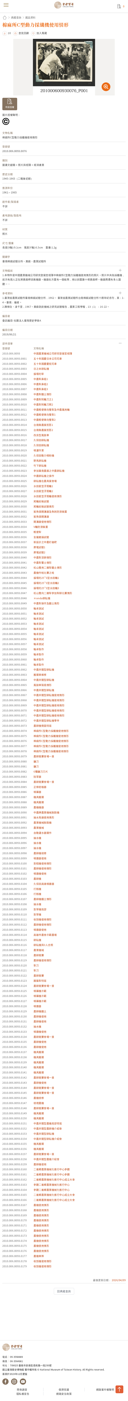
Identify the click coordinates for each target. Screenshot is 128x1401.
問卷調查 (22, 1389)
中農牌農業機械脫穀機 (46, 812)
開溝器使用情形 (43, 521)
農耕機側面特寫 (43, 725)
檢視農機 (39, 1103)
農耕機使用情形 (43, 868)
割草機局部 (40, 909)
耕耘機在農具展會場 (45, 481)
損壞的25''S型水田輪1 (46, 578)
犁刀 (36, 965)
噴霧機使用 (40, 873)
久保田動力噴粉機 (44, 455)
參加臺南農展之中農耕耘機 (49, 470)
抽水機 (37, 838)
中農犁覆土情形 (43, 562)
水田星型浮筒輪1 (43, 486)
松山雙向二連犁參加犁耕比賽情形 (53, 593)
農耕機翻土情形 (43, 899)
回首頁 (4, 17)
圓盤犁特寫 (40, 980)
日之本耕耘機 (41, 369)
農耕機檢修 (40, 853)
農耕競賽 (39, 955)
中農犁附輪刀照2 (43, 404)
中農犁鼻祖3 (41, 389)
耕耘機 (37, 940)
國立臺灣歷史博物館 (13, 1347)
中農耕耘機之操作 (44, 476)
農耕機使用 (40, 1016)
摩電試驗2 (39, 552)
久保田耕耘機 (41, 440)
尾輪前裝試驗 (41, 501)
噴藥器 (37, 792)
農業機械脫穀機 (43, 822)
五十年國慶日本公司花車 (48, 358)
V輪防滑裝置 (41, 527)
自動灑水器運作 (43, 833)
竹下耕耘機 (40, 465)
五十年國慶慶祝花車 (45, 364)
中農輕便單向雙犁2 (45, 419)
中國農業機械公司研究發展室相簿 (53, 353)
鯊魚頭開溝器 (41, 516)
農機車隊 (39, 1256)
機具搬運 (39, 797)
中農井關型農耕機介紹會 (48, 1128)
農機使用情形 (41, 1205)
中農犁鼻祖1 (41, 379)
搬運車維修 (40, 674)
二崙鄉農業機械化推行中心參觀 (52, 1169)
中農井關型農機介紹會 (46, 1159)
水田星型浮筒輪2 (43, 491)
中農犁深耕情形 (43, 557)
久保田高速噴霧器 (44, 884)
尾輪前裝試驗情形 (44, 506)
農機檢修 (39, 1098)
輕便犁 (37, 532)
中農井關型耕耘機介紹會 (48, 1139)
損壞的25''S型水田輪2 (46, 583)
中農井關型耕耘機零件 (46, 720)
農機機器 (39, 807)
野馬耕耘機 (40, 460)
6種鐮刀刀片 (41, 771)
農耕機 (37, 878)
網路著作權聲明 (105, 1389)
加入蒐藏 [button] (42, 33)
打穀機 (37, 889)
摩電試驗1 (39, 547)
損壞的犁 (39, 374)
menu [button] (6, 5)
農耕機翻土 (40, 1011)
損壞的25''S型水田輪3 (46, 588)
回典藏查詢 (64, 1291)
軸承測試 (39, 608)
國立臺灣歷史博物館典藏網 (64, 5)
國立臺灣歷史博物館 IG (14, 1381)
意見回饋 (24, 33)
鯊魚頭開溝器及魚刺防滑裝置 (50, 511)
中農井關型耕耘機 (44, 669)
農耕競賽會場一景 (44, 756)
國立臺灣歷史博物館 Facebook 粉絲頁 (5, 1381)
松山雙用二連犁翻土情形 (48, 567)
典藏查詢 (16, 17)
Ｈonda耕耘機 (42, 598)
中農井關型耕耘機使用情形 (49, 695)
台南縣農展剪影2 (43, 430)
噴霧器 (37, 1006)
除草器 (37, 776)
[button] (6, 33)
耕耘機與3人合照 (43, 945)
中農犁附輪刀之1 (43, 399)
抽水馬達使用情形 (44, 817)
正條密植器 (40, 787)
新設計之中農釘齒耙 (45, 542)
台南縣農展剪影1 (43, 425)
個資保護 (64, 1389)
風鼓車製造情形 (43, 685)
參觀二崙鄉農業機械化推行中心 (52, 1184)
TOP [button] (119, 1389)
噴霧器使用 (40, 858)
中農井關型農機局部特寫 (48, 1123)
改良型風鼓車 (41, 435)
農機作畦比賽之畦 (44, 572)
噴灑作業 (39, 450)
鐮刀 (36, 761)
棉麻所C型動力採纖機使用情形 (51, 731)
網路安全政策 (64, 1393)
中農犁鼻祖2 (41, 384)
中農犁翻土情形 (43, 394)
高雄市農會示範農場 (45, 935)
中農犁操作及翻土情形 (46, 603)
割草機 (37, 914)
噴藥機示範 (40, 991)
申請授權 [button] (9, 107)
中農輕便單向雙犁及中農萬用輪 (52, 409)
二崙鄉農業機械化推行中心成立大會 (54, 1179)
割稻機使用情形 (43, 863)
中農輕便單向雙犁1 (45, 414)
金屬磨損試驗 (41, 537)
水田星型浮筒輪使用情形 (48, 496)
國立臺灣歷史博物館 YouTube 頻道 (23, 1381)
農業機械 (39, 827)
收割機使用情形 (43, 919)
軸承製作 (39, 649)
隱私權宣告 (22, 1393)
